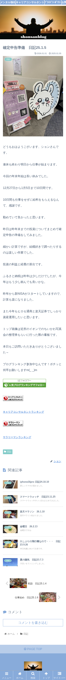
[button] (59, 443)
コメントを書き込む (33, 623)
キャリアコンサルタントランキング (23, 411)
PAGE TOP (34, 649)
